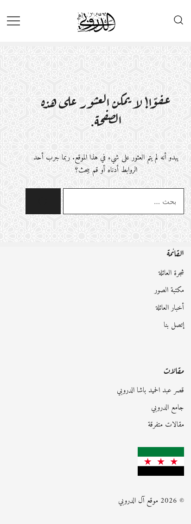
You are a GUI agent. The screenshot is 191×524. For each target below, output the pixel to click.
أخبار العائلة (170, 307)
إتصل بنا (174, 325)
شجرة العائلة (171, 273)
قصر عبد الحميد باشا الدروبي (150, 390)
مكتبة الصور (169, 290)
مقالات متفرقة (166, 424)
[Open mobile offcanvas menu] (13, 20)
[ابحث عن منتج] (178, 20)
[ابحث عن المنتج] (43, 201)
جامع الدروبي (167, 407)
